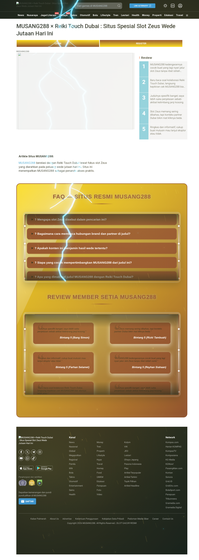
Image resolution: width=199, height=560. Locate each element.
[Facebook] (21, 452)
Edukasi (168, 15)
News (21, 15)
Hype (99, 459)
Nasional (73, 446)
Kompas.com (172, 442)
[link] (172, 5)
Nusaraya (32, 15)
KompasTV (171, 451)
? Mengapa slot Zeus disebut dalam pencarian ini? (71, 231)
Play (126, 468)
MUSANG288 (22, 51)
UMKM (100, 477)
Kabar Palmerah (38, 518)
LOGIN (58, 43)
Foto (99, 490)
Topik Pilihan (130, 481)
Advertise (67, 518)
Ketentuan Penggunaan (86, 518)
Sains (71, 490)
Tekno (73, 15)
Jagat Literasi (48, 15)
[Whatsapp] (27, 458)
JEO (126, 451)
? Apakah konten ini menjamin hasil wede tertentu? (71, 260)
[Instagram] (39, 452)
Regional (73, 459)
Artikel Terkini (130, 477)
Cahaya (63, 15)
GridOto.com (172, 485)
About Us (54, 518)
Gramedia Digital (174, 507)
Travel (179, 15)
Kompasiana (172, 455)
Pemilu (72, 464)
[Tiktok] (33, 458)
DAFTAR (29, 501)
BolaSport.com (173, 490)
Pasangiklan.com (174, 468)
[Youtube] (21, 458)
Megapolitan (75, 455)
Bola (95, 15)
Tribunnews (171, 498)
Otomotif (85, 15)
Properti (157, 15)
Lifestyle (105, 15)
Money (146, 15)
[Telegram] (33, 452)
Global (72, 451)
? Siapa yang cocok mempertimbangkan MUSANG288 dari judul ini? (83, 274)
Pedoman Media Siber (138, 518)
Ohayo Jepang (131, 459)
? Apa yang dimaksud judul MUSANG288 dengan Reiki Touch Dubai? (84, 217)
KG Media (170, 459)
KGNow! (170, 464)
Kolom (127, 442)
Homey (100, 468)
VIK (126, 446)
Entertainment (76, 485)
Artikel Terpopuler (132, 472)
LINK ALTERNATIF (141, 6)
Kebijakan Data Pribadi (113, 518)
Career (155, 518)
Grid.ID (169, 481)
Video (99, 494)
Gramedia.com (173, 503)
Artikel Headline (131, 485)
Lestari (125, 16)
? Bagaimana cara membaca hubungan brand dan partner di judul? (82, 245)
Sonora (169, 477)
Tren (115, 15)
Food (99, 472)
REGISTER (141, 43)
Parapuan (101, 485)
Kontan (169, 472)
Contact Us (167, 518)
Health (135, 15)
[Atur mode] (165, 5)
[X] (27, 452)
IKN (71, 468)
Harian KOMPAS (173, 446)
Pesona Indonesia (132, 464)
